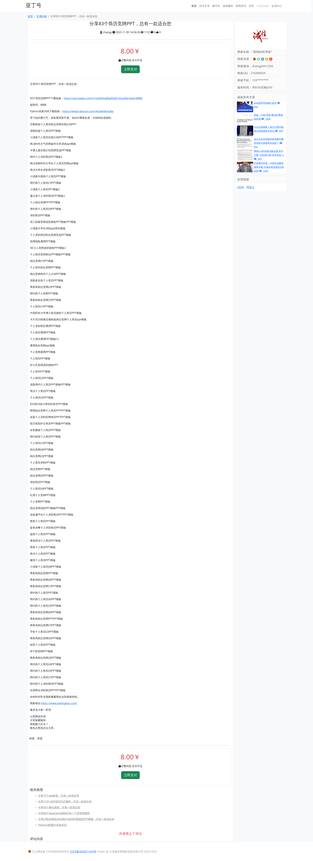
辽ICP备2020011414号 (83, 851)
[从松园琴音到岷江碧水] (245, 106)
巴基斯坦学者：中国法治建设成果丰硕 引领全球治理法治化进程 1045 (269, 166)
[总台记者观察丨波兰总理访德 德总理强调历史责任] (245, 130)
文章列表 (42, 16)
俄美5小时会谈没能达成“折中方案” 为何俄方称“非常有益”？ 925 (269, 154)
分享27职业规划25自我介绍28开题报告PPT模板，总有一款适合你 (76, 819)
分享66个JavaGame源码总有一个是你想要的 (64, 813)
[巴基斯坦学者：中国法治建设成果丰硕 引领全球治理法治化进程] (245, 166)
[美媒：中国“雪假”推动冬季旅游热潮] (245, 118)
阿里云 (250, 187)
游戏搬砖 (228, 6)
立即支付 (130, 69)
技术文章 (204, 6)
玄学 (251, 6)
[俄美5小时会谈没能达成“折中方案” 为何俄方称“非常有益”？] (245, 154)
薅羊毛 (216, 6)
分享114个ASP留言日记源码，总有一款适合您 (65, 801)
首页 (194, 6)
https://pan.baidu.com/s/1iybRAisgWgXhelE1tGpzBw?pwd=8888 (103, 98)
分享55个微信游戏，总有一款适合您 (59, 807)
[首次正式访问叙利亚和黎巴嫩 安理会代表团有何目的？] (245, 142)
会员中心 (277, 6)
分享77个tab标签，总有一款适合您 (58, 795)
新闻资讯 (241, 6)
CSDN (240, 187)
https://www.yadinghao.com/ (59, 703)
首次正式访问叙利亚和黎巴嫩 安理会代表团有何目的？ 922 (268, 142)
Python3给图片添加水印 (52, 825)
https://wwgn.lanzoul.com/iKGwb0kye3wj (87, 111)
